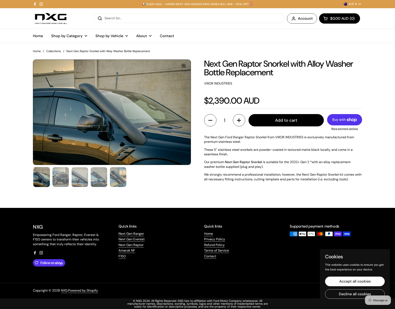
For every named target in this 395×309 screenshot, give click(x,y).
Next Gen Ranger (131, 233)
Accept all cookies (355, 281)
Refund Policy (214, 245)
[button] (339, 18)
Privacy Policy (214, 239)
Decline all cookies (355, 294)
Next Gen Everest (131, 239)
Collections (53, 51)
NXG (64, 290)
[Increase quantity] (239, 120)
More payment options (344, 128)
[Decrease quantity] (210, 120)
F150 (122, 256)
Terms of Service (216, 250)
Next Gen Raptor (131, 245)
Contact (210, 256)
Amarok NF (126, 250)
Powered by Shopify (83, 290)
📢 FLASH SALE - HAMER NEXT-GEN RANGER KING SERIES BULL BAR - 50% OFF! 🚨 (197, 4)
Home (37, 51)
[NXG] (51, 18)
